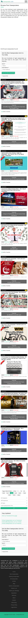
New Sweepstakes (14, 574)
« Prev (14, 491)
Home (14, 571)
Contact (14, 600)
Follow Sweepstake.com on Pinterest (11, 523)
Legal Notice (14, 607)
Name (3, 63)
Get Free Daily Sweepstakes (8, 72)
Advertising (14, 602)
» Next (18, 495)
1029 (15, 493)
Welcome (14, 595)
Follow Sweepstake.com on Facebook (12, 520)
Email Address (5, 67)
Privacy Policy (14, 605)
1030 (19, 493)
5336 (14, 495)
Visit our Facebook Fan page (9, 516)
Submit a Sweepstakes (14, 586)
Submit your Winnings (14, 590)
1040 (24, 493)
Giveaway (3, 355)
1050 (9, 495)
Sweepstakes (14, 79)
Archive (14, 581)
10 (21, 491)
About (14, 597)
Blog (14, 583)
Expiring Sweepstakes (14, 576)
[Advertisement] (14, 33)
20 (24, 491)
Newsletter (14, 593)
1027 (7, 493)
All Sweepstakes (14, 578)
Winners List (14, 588)
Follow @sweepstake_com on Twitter (12, 522)
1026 (3, 493)
